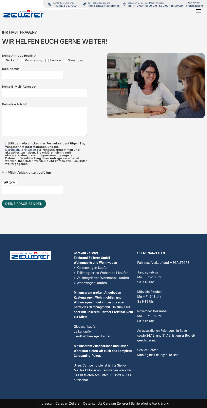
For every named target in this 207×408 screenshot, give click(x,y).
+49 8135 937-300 (65, 5)
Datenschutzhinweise (20, 149)
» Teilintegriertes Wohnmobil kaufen (101, 273)
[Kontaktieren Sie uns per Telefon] (85, 4)
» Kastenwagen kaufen (91, 268)
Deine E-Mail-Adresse (19, 86)
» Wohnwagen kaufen (90, 283)
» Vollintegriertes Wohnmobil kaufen (101, 278)
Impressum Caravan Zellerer (60, 403)
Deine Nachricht (15, 104)
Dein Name (11, 68)
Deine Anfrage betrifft (19, 55)
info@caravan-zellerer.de (104, 5)
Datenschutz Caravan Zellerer (105, 403)
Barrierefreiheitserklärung (150, 403)
